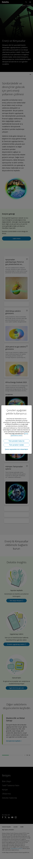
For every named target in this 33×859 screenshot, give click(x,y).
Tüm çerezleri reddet (16, 445)
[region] (16, 429)
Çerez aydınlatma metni (19, 434)
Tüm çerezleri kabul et (16, 441)
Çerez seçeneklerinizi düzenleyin (16, 449)
